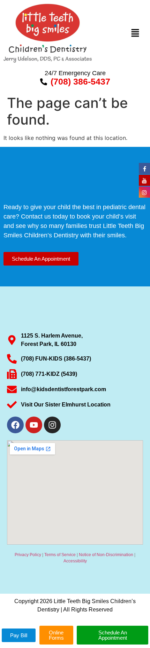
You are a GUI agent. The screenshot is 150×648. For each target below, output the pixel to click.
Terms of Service (60, 554)
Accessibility (75, 561)
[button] (135, 33)
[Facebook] (15, 425)
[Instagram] (52, 425)
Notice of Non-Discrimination (106, 554)
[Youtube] (33, 425)
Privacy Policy (28, 554)
